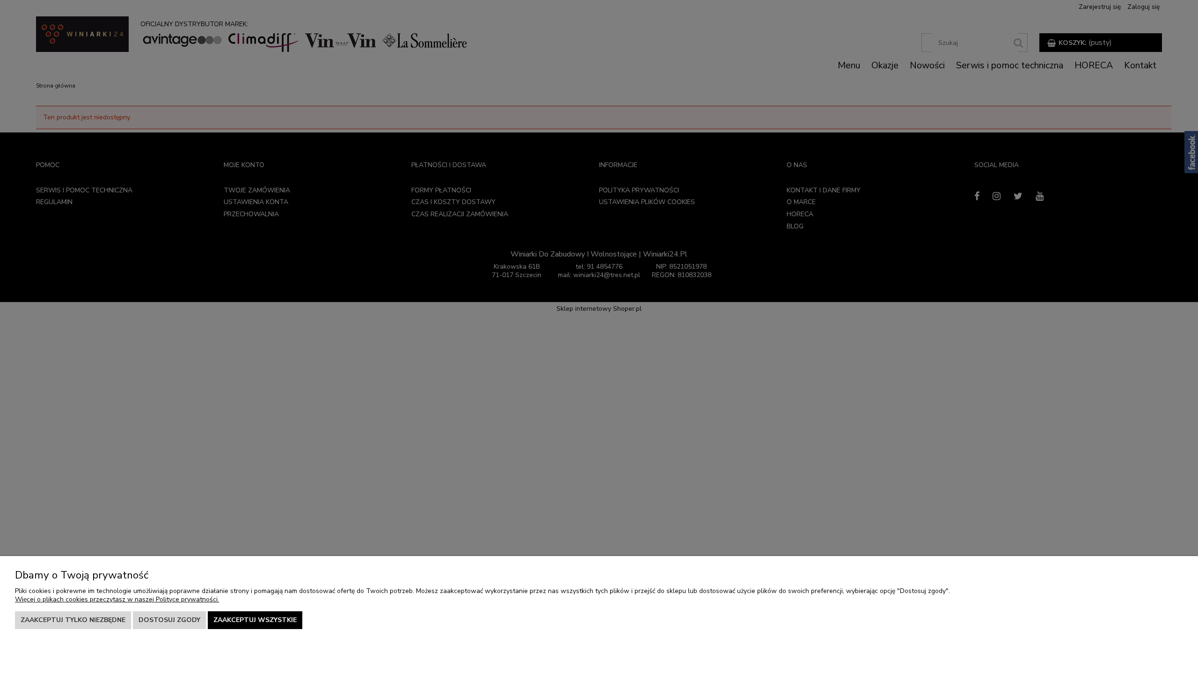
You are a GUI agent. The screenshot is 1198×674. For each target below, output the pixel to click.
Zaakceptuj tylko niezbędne (73, 619)
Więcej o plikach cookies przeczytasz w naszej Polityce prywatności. (117, 599)
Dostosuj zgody (169, 619)
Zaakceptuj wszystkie (255, 619)
